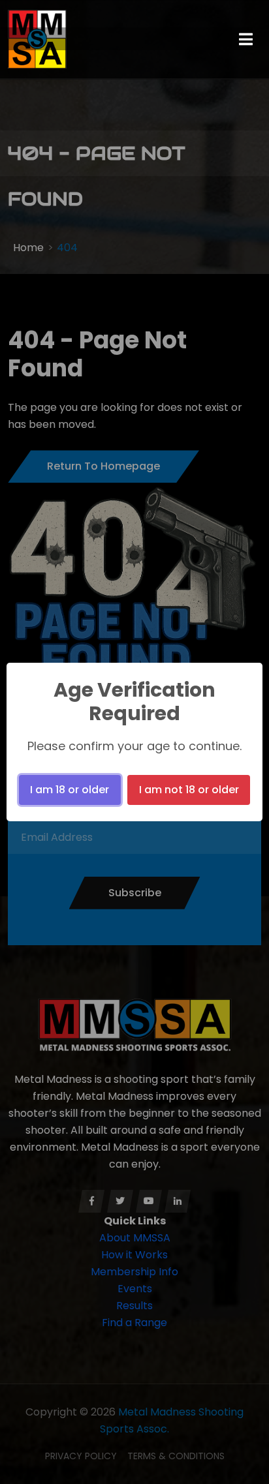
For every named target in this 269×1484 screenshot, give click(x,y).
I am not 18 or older (189, 789)
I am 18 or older (69, 789)
